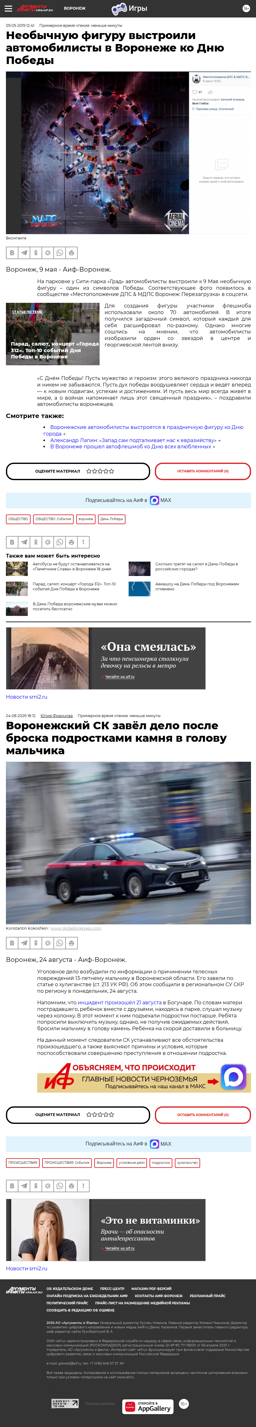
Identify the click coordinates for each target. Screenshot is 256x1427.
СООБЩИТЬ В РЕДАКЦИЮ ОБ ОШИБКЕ (81, 1310)
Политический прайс (67, 1303)
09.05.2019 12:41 (20, 25)
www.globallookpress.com (76, 928)
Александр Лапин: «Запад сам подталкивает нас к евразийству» (133, 440)
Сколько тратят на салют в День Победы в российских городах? (196, 566)
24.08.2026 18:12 (21, 715)
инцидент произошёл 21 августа (120, 1003)
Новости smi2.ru (26, 697)
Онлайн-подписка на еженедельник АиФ (87, 1296)
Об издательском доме (70, 1289)
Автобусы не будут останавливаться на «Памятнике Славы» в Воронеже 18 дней (72, 566)
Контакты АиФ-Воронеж (159, 1296)
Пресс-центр (112, 1289)
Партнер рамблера (100, 1403)
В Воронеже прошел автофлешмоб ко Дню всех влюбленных (130, 447)
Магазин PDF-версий (151, 1289)
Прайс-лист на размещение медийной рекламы (142, 1303)
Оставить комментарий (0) (203, 471)
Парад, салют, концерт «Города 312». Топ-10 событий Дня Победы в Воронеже (74, 586)
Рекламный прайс (207, 1296)
